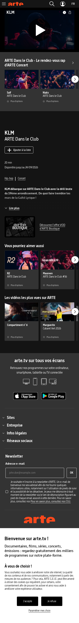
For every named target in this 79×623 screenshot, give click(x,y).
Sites (11, 417)
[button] (52, 4)
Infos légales (17, 433)
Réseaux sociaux (19, 440)
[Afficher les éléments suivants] (75, 79)
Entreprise (15, 425)
